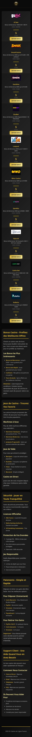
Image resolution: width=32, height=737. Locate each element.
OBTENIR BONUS (16, 39)
